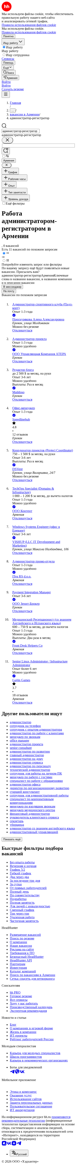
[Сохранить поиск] (6, 151)
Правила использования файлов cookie (29, 32)
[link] (9, 72)
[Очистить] (7, 140)
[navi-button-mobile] (6, 94)
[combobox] (21, 131)
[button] (6, 82)
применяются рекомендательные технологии (36, 1118)
